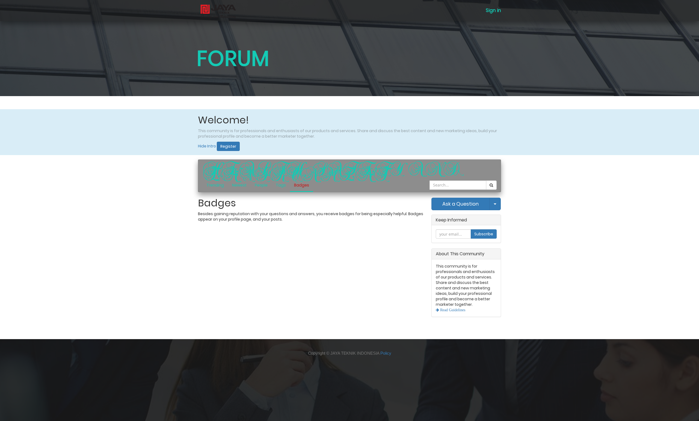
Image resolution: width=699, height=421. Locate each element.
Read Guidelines (452, 310)
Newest (239, 185)
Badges (301, 185)
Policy (385, 353)
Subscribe (483, 234)
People (261, 185)
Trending (215, 185)
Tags (281, 185)
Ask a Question (460, 203)
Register (228, 146)
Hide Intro (207, 146)
